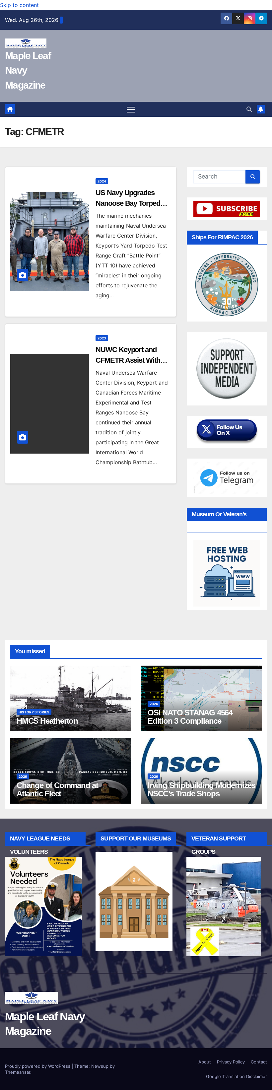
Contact (259, 1061)
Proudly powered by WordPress (38, 1066)
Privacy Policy (231, 1061)
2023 (102, 338)
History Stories (34, 712)
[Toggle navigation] (131, 109)
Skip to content (19, 5)
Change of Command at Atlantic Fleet (57, 789)
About (204, 1061)
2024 (102, 181)
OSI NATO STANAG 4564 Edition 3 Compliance (190, 716)
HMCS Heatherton (47, 720)
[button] (249, 109)
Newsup (99, 1066)
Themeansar (17, 1072)
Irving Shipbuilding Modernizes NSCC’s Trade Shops (201, 789)
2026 (154, 704)
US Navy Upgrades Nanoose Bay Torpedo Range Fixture (130, 203)
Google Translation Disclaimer (236, 1076)
